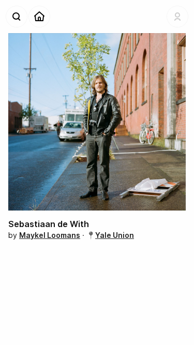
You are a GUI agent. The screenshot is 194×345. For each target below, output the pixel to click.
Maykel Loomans (49, 235)
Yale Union (114, 235)
